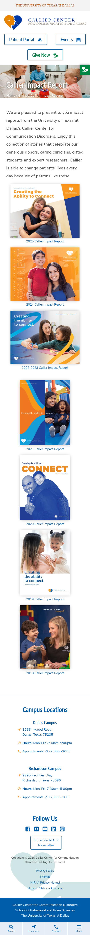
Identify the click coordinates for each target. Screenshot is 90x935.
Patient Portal (22, 39)
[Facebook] (28, 828)
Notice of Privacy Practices (45, 888)
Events (67, 39)
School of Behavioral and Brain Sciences (45, 910)
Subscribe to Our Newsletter (46, 843)
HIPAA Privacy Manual (45, 883)
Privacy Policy (45, 871)
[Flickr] (36, 828)
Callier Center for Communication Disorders (45, 905)
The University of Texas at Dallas (45, 5)
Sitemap (45, 877)
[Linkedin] (53, 828)
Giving (23, 95)
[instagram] (62, 828)
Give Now (41, 55)
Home (10, 95)
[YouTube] (45, 828)
